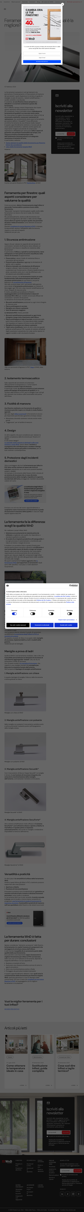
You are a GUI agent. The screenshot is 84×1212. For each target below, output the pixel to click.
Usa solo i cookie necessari (18, 625)
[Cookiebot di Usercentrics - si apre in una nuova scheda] (70, 585)
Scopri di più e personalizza (66, 619)
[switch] (32, 613)
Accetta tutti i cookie (66, 625)
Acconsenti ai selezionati (42, 625)
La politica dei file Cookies (62, 596)
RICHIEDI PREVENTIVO (42, 61)
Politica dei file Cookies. (44, 600)
